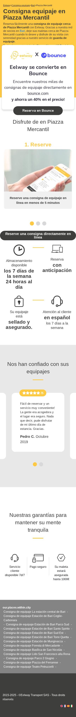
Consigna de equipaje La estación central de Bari (34, 611)
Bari (22, 30)
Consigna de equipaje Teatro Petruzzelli (29, 666)
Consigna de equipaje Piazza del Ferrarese (31, 662)
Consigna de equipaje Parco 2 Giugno (30, 658)
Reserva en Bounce (38, 110)
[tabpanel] (38, 175)
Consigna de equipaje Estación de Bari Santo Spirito (37, 628)
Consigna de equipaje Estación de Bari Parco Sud (37, 624)
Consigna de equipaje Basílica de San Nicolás (33, 649)
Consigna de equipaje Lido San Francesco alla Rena (37, 654)
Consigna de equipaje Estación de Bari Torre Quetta (36, 637)
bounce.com (38, 93)
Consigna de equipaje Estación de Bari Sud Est (33, 632)
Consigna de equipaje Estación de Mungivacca (33, 641)
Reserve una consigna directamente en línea (38, 235)
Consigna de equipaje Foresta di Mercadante (32, 645)
